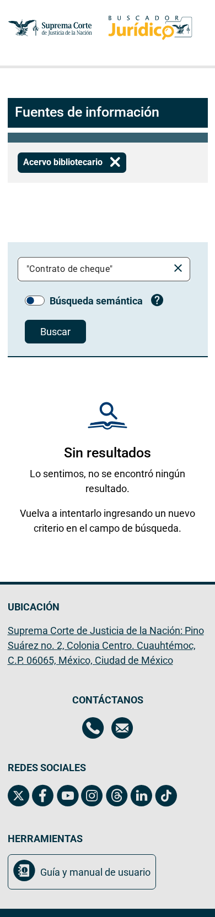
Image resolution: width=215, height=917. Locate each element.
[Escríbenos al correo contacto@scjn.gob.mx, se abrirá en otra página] (122, 729)
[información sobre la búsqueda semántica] (157, 301)
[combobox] (95, 269)
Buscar (55, 331)
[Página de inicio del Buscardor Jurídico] (150, 28)
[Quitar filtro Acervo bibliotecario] (115, 163)
